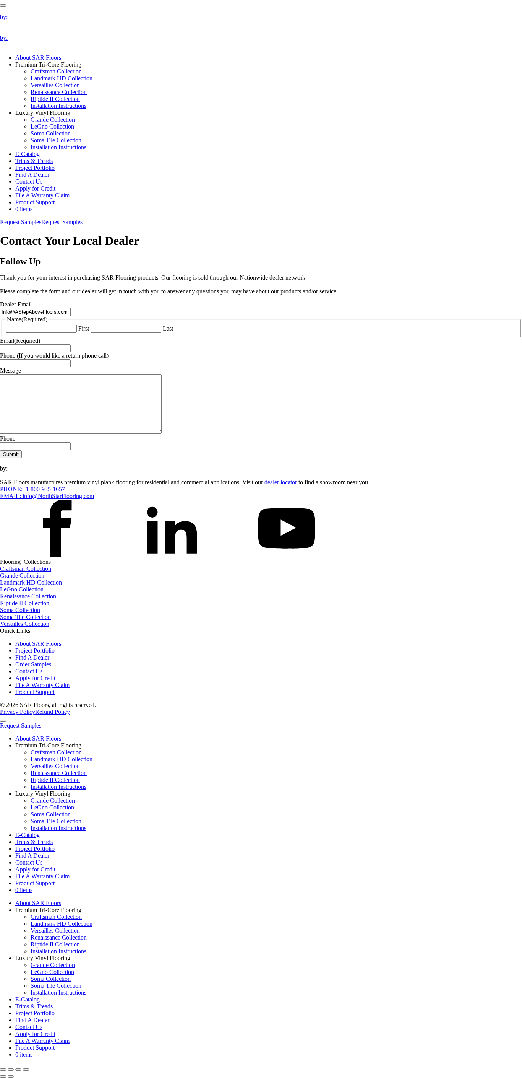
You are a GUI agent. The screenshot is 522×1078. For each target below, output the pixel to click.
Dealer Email (16, 304)
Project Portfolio (35, 167)
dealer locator (280, 482)
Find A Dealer (32, 174)
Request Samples (20, 222)
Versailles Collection (55, 85)
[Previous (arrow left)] (3, 1076)
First (83, 328)
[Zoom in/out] (3, 1069)
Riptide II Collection (55, 99)
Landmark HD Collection (61, 78)
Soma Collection (51, 133)
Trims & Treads (34, 161)
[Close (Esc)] (26, 1069)
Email (20, 340)
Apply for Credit (35, 188)
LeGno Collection (52, 126)
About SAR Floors (38, 57)
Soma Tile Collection (56, 140)
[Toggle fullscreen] (11, 1069)
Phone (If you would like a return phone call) (54, 355)
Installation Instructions (58, 106)
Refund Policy (52, 711)
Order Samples (33, 664)
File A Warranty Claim (42, 195)
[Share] (18, 1069)
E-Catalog (27, 154)
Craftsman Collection (56, 71)
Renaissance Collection (59, 92)
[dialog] (261, 886)
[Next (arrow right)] (11, 1076)
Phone (7, 438)
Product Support (35, 202)
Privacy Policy (17, 711)
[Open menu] (3, 5)
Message (10, 370)
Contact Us (28, 181)
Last (168, 328)
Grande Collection (53, 119)
